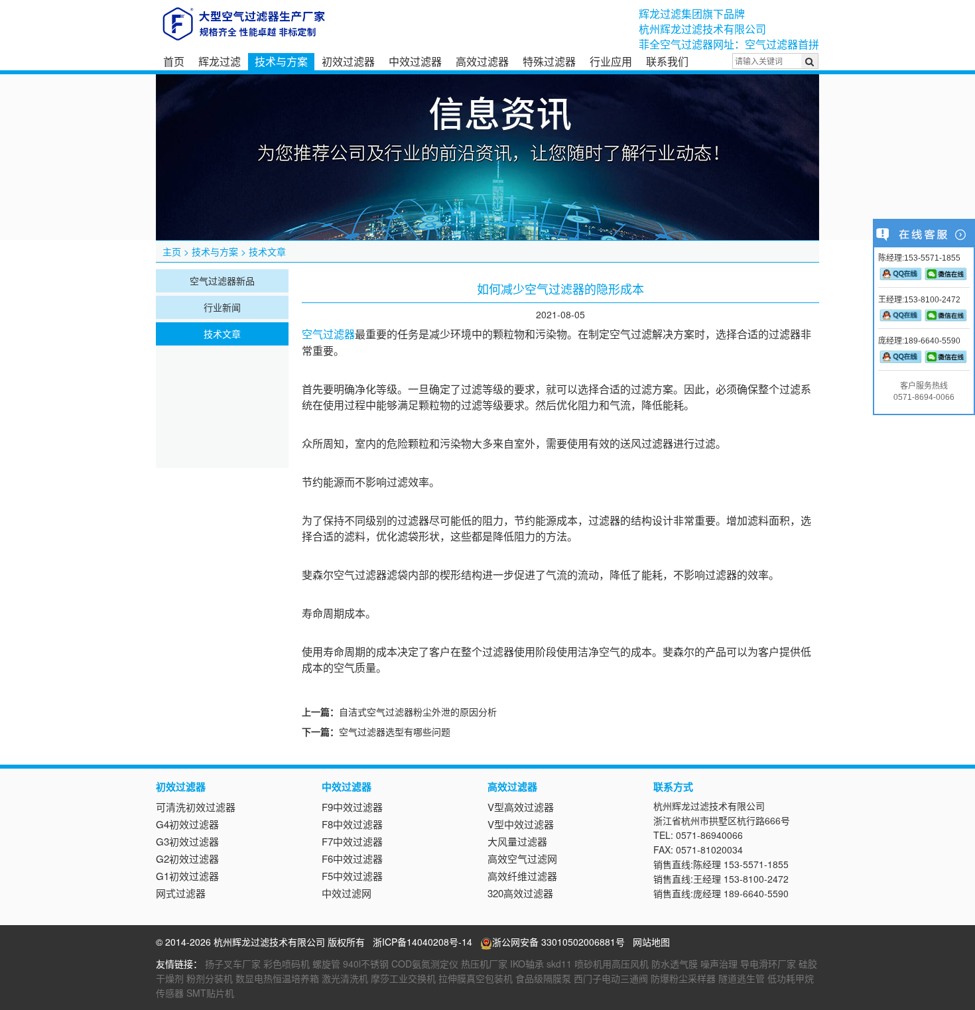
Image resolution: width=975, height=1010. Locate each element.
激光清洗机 (345, 978)
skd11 (559, 963)
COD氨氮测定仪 (424, 963)
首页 (173, 61)
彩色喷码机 (286, 963)
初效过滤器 (348, 61)
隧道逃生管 (741, 978)
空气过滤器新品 (222, 280)
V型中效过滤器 (520, 824)
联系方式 (673, 786)
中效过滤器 (415, 61)
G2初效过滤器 (187, 858)
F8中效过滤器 (352, 824)
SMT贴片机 (210, 992)
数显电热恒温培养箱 (277, 978)
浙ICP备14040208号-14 (422, 941)
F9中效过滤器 (352, 807)
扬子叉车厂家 (233, 963)
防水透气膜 (674, 963)
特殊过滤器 (549, 61)
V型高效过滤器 (520, 807)
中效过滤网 (346, 893)
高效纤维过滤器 (522, 876)
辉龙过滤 (219, 61)
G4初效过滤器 (187, 824)
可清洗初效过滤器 (195, 807)
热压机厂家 (484, 963)
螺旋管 (326, 963)
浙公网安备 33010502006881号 (558, 941)
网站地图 (651, 941)
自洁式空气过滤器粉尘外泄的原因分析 (418, 711)
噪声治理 (719, 963)
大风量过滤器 (517, 841)
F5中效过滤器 (352, 876)
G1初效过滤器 (187, 876)
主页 (171, 251)
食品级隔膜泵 (543, 978)
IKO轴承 (527, 963)
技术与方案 (281, 61)
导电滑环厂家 (768, 963)
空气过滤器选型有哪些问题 (394, 731)
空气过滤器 (328, 334)
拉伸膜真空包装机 (475, 978)
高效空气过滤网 (522, 858)
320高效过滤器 (520, 893)
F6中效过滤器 (352, 858)
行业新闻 (222, 307)
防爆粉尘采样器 (683, 978)
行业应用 (611, 61)
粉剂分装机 (209, 978)
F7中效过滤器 (352, 841)
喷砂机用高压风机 (611, 963)
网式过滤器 (181, 893)
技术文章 (267, 251)
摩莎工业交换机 (403, 978)
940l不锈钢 (366, 963)
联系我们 (667, 61)
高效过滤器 (482, 61)
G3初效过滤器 (187, 841)
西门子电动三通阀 (611, 978)
